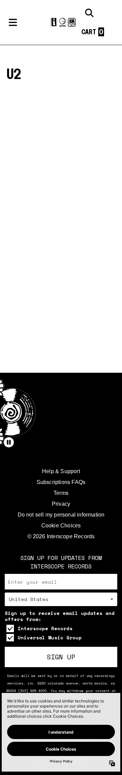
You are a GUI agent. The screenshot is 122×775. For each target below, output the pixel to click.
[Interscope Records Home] (61, 22)
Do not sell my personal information (61, 515)
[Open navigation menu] (12, 22)
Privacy (61, 504)
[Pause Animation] (8, 442)
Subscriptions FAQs (61, 482)
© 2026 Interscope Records (61, 536)
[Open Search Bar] (89, 13)
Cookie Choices (61, 525)
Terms (61, 493)
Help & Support (61, 471)
